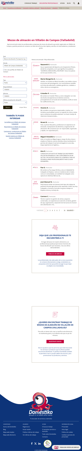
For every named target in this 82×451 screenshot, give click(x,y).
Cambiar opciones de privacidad (68, 436)
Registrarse (26, 427)
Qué (4, 56)
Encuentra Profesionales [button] (48, 3)
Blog (69, 3)
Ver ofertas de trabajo (29, 435)
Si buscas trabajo (47, 427)
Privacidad (65, 427)
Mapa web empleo (8, 432)
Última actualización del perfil (12, 100)
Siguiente (70, 210)
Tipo (4, 80)
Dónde (5, 63)
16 (64, 210)
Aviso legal (65, 429)
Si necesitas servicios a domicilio (49, 430)
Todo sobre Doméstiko (49, 434)
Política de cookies (67, 432)
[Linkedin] (39, 443)
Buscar (8, 107)
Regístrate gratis (55, 341)
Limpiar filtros (23, 107)
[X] (35, 443)
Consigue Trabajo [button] (31, 3)
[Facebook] (32, 443)
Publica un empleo (55, 254)
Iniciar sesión (27, 429)
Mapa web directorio (9, 435)
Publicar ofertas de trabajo (31, 432)
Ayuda (62, 3)
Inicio (4, 8)
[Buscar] (74, 3)
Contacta (45, 437)
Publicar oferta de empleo (69, 447)
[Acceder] (78, 3)
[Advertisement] (40, 24)
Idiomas (5, 93)
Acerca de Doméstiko (9, 427)
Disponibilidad (7, 87)
